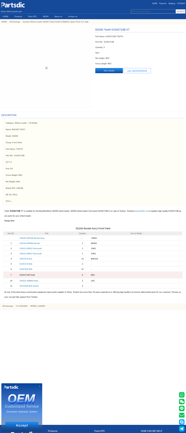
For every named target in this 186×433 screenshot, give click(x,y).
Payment (162, 3)
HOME (154, 3)
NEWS (45, 16)
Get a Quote (109, 71)
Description (8, 115)
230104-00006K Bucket (30, 243)
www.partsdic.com (141, 211)
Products (18, 16)
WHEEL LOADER (37, 306)
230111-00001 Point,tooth (31, 253)
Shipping (171, 3)
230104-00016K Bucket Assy (32, 238)
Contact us (72, 16)
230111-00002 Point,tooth (31, 248)
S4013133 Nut (26, 259)
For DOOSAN (22, 306)
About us (58, 16)
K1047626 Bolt (26, 269)
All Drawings (15, 22)
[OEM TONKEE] (20, 5)
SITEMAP (181, 3)
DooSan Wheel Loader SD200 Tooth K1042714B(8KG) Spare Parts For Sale (56, 22)
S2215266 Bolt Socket (29, 286)
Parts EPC (32, 16)
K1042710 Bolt (26, 264)
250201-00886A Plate (29, 281)
